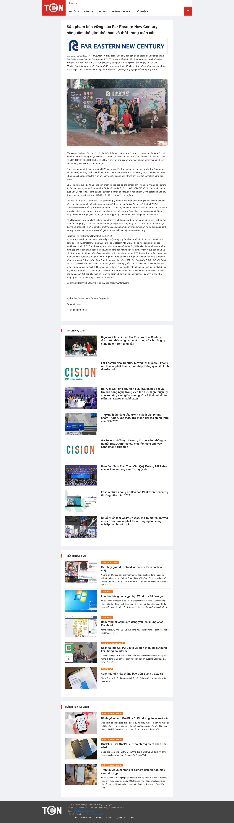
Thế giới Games (120, 11)
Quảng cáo (121, 817)
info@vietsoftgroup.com (84, 811)
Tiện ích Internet (110, 562)
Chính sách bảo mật (82, 817)
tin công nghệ (88, 814)
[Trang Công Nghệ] (52, 810)
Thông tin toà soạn (104, 817)
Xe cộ (102, 11)
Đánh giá (88, 11)
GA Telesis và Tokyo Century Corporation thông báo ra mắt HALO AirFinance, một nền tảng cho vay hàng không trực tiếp (134, 443)
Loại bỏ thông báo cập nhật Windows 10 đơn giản (133, 596)
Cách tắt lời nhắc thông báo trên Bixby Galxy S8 (132, 673)
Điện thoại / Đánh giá (111, 713)
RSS (132, 817)
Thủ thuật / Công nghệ (112, 643)
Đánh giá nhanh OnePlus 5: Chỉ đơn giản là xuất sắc (134, 718)
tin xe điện (99, 814)
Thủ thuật (140, 11)
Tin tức (73, 11)
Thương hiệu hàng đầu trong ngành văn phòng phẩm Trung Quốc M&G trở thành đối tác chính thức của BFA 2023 (135, 418)
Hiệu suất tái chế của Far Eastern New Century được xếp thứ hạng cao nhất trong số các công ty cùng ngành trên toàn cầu (133, 340)
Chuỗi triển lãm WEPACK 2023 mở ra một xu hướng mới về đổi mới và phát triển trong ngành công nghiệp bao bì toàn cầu (134, 521)
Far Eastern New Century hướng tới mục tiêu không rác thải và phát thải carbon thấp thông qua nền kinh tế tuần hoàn (135, 366)
